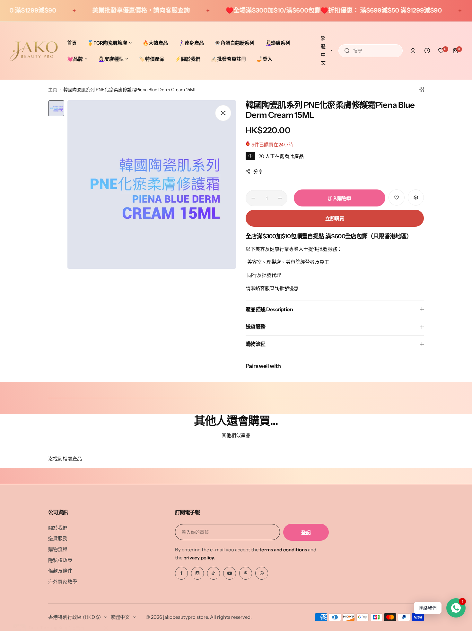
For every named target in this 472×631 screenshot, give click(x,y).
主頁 (52, 89)
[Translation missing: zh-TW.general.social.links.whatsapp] (261, 573)
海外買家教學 (62, 582)
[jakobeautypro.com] (34, 51)
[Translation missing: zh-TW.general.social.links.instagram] (197, 573)
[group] (151, 184)
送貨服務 (57, 538)
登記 (305, 533)
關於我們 (57, 528)
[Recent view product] (427, 51)
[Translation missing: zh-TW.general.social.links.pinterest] (245, 573)
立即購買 (334, 218)
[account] (413, 51)
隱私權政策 (60, 560)
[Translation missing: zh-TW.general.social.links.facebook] (181, 573)
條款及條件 (60, 571)
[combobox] (370, 50)
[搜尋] (347, 50)
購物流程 (57, 549)
